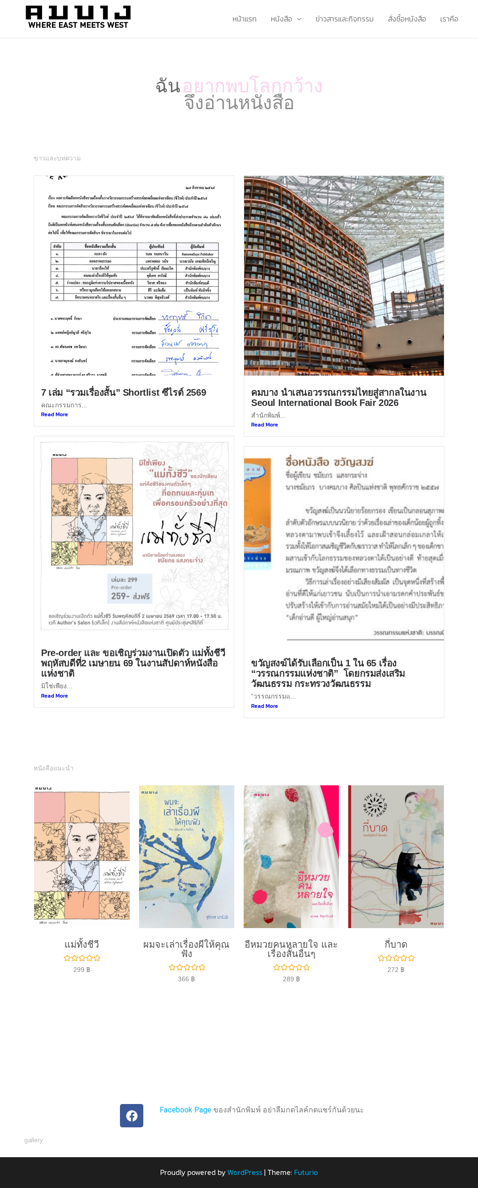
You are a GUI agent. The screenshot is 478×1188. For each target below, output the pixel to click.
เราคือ (449, 18)
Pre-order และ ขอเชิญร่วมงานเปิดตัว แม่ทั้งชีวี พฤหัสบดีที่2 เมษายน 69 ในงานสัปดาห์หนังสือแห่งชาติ (133, 651)
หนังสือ (281, 18)
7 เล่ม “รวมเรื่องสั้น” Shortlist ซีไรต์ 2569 (123, 380)
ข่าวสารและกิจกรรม (345, 18)
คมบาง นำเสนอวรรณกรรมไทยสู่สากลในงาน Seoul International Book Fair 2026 (338, 385)
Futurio (306, 1160)
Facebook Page (185, 1098)
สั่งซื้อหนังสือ (407, 18)
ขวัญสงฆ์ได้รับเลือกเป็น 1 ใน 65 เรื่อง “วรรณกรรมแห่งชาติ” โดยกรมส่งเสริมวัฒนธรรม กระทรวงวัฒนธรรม (328, 661)
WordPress (244, 1160)
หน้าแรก (244, 18)
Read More (54, 402)
